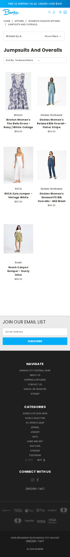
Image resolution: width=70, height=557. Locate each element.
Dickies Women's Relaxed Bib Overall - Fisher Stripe (51, 123)
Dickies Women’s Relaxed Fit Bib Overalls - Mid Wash (52, 197)
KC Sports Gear (35, 422)
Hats (35, 436)
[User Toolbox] (54, 12)
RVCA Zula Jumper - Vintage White (18, 195)
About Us (35, 375)
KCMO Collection (35, 418)
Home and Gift (35, 441)
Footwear (35, 455)
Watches (35, 445)
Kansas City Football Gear (35, 370)
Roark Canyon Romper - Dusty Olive (18, 271)
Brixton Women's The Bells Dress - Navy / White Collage (18, 123)
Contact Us (35, 384)
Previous (6, 553)
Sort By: (10, 60)
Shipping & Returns (35, 379)
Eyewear (35, 450)
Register (41, 389)
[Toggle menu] (65, 11)
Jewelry (35, 432)
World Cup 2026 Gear (35, 413)
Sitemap (35, 393)
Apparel (35, 427)
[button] (34, 36)
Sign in (28, 389)
